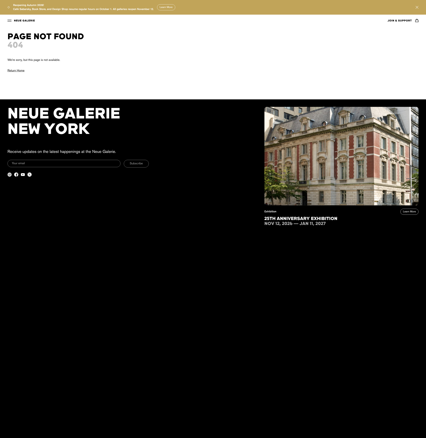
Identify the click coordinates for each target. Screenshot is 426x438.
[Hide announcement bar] (417, 7)
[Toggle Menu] (9, 20)
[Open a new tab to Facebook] (16, 174)
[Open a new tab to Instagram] (9, 174)
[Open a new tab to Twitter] (29, 174)
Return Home (15, 70)
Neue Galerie (24, 21)
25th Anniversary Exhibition (300, 219)
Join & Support (400, 21)
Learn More (166, 7)
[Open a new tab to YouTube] (23, 174)
